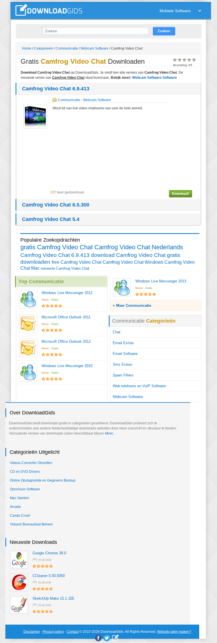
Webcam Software (94, 48)
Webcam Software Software (154, 78)
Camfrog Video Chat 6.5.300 (55, 205)
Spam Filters (123, 375)
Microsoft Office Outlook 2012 (66, 341)
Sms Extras (122, 364)
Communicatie (67, 48)
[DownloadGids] (115, 637)
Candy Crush (20, 516)
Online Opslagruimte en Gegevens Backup (42, 480)
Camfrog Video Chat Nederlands (138, 247)
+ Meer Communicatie (132, 305)
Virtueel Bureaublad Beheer (31, 524)
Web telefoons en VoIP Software (139, 386)
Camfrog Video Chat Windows (133, 262)
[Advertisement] (124, 150)
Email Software (125, 354)
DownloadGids (112, 632)
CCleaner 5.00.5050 (48, 576)
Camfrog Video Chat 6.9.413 (55, 88)
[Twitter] (106, 638)
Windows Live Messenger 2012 (67, 293)
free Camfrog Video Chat (76, 262)
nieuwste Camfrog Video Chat (65, 268)
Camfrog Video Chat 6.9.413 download (67, 255)
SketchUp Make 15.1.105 (53, 598)
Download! (180, 194)
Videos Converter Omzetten (31, 463)
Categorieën (43, 48)
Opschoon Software (25, 489)
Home (26, 48)
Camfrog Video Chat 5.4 (50, 219)
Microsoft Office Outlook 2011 (66, 317)
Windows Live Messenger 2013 (160, 281)
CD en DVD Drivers (25, 472)
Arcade (15, 507)
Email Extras (123, 343)
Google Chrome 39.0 (49, 553)
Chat (116, 332)
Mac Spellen (19, 498)
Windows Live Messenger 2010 (67, 366)
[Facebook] (98, 638)
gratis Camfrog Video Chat (56, 247)
